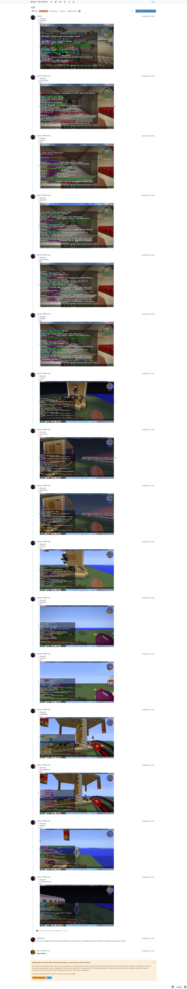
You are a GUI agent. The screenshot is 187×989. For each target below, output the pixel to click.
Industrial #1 (44, 11)
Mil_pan (39, 950)
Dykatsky (39, 16)
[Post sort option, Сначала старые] (132, 11)
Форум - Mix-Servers (39, 2)
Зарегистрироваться (39, 977)
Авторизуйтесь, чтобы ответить (145, 11)
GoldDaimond (41, 938)
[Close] (154, 962)
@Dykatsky (47, 76)
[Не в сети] (34, 17)
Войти (49, 977)
